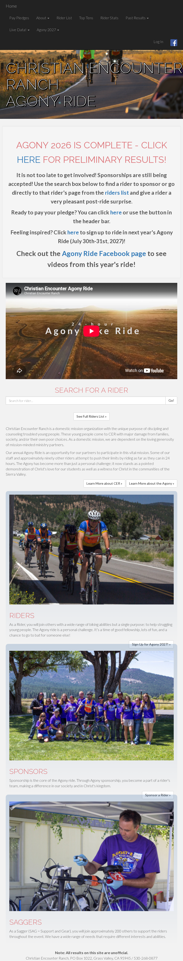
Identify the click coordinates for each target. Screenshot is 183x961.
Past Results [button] (136, 17)
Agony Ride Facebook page (104, 253)
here (29, 159)
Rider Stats (109, 17)
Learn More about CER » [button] (104, 483)
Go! (171, 400)
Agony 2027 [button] (47, 29)
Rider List (64, 17)
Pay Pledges (19, 17)
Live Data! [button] (18, 29)
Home (11, 6)
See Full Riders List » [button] (91, 416)
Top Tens (86, 17)
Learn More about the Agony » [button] (151, 483)
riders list (117, 192)
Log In (158, 41)
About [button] (41, 17)
